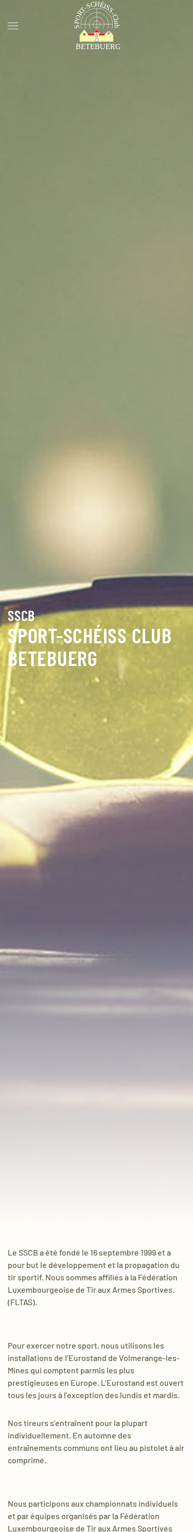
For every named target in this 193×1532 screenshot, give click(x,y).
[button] (13, 26)
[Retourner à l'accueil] (97, 26)
